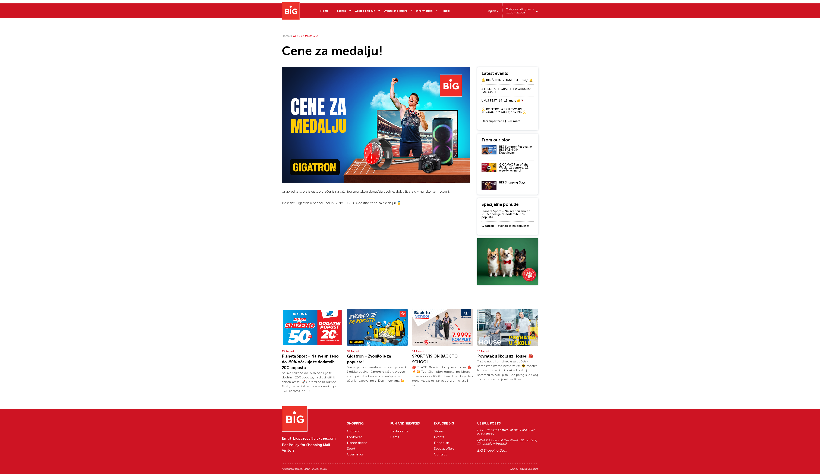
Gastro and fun (365, 10)
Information (424, 10)
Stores (341, 10)
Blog (446, 10)
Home (324, 10)
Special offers (444, 448)
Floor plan (441, 443)
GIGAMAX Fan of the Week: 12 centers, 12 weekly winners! (514, 167)
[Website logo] (291, 11)
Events (439, 437)
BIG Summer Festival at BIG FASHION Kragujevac (515, 149)
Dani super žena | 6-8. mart (501, 121)
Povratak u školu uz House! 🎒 (505, 356)
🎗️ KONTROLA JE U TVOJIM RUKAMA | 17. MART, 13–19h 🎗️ (504, 111)
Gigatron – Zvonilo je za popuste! (505, 226)
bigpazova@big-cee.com (314, 438)
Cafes (394, 437)
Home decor (357, 443)
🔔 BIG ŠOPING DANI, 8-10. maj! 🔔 (507, 80)
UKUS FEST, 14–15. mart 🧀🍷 (503, 100)
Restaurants (399, 431)
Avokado (533, 468)
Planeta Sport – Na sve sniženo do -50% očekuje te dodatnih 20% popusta (506, 214)
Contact (440, 454)
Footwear (354, 437)
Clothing (353, 431)
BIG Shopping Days (512, 182)
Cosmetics (355, 454)
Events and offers (395, 10)
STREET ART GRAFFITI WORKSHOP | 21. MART (507, 90)
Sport (351, 448)
